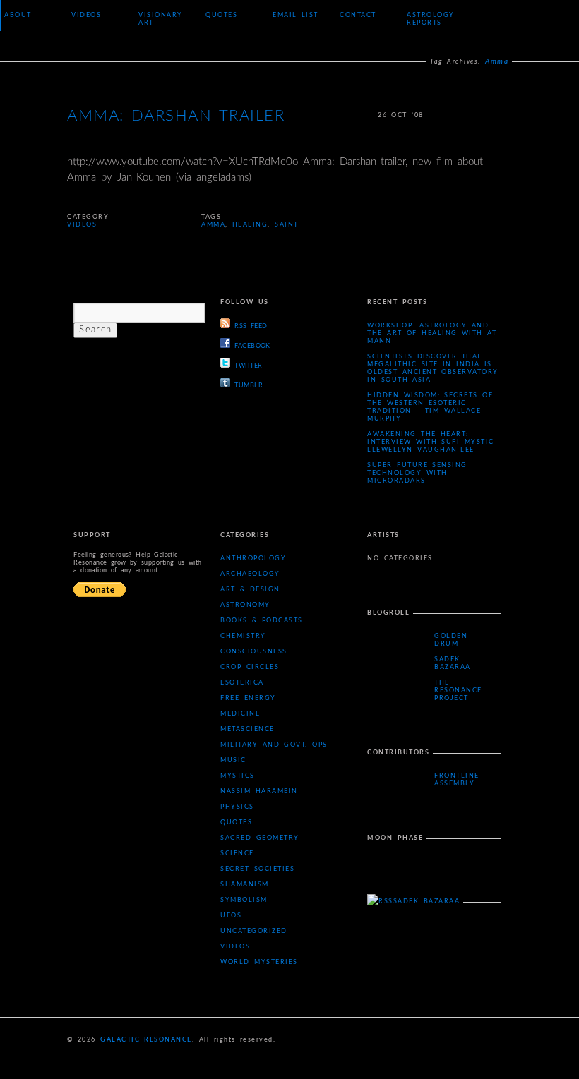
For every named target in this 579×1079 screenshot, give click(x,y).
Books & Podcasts (261, 620)
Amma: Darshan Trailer (176, 115)
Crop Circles (249, 667)
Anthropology (253, 558)
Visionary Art (160, 19)
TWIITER (248, 366)
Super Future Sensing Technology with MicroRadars (417, 473)
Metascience (247, 729)
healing (250, 225)
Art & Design (250, 589)
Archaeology (250, 574)
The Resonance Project (458, 690)
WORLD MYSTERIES (258, 962)
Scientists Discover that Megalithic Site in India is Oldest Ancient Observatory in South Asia (433, 368)
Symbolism (244, 900)
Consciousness (253, 652)
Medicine (240, 714)
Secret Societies (257, 869)
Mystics (237, 776)
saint (287, 225)
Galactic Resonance (146, 1040)
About (18, 15)
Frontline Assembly (456, 780)
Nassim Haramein (258, 791)
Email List (295, 15)
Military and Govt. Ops (273, 745)
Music (233, 760)
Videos (86, 15)
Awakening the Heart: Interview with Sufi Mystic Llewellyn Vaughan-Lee (430, 442)
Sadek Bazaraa (452, 663)
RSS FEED (250, 326)
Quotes (221, 15)
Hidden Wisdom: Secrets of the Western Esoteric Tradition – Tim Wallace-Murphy (430, 407)
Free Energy (247, 698)
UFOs (230, 915)
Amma (213, 225)
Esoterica (242, 683)
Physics (237, 807)
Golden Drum (450, 640)
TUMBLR (248, 385)
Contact (358, 15)
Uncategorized (253, 931)
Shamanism (244, 884)
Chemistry (243, 636)
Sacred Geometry (259, 838)
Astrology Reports (431, 19)
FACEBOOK (252, 346)
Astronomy (245, 605)
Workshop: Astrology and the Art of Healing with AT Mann (431, 333)
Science (237, 853)
